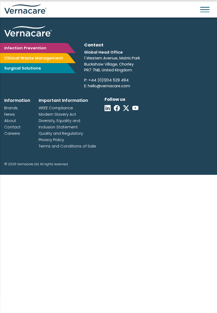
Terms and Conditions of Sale (67, 146)
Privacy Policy (51, 139)
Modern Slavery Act (57, 114)
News (9, 114)
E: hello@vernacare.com (107, 86)
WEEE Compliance (56, 108)
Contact (12, 127)
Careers (12, 133)
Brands (11, 108)
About (10, 120)
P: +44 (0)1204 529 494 (106, 80)
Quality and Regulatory (61, 133)
